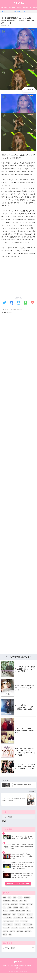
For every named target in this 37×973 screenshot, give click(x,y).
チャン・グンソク (7, 924)
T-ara (28, 911)
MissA (21, 907)
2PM (14, 897)
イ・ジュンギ (21, 914)
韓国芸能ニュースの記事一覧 (17, 883)
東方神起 (12, 931)
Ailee (10, 313)
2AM (4, 897)
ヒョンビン (22, 927)
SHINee (5, 911)
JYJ (4, 907)
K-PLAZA (19, 2)
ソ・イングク (23, 921)
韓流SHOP (12, 7)
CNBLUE (14, 900)
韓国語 (19, 7)
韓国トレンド (27, 7)
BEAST (20, 897)
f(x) (25, 900)
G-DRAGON (14, 904)
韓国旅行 (18, 968)
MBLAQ (15, 907)
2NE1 (9, 897)
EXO (21, 900)
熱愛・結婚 (20, 931)
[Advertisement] (18, 400)
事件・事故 (30, 927)
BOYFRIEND (6, 900)
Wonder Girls (6, 914)
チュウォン (17, 924)
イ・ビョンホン (7, 917)
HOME (20, 962)
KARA (9, 907)
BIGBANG (27, 897)
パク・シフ (14, 927)
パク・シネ (6, 927)
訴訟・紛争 (28, 931)
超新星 (5, 934)
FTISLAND (6, 904)
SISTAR (12, 911)
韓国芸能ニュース (16, 310)
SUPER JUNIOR (20, 911)
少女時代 (5, 931)
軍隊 (10, 934)
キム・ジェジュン (18, 917)
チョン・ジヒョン (27, 924)
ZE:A (14, 914)
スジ (17, 921)
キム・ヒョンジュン (8, 921)
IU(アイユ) (29, 904)
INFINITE (22, 904)
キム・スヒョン (29, 917)
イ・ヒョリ (30, 914)
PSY (27, 907)
